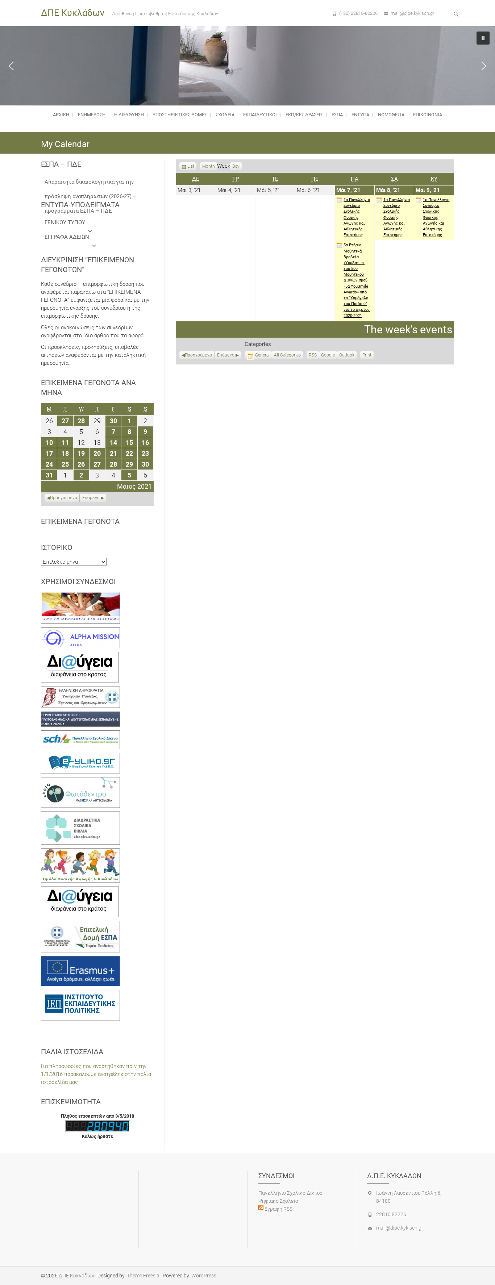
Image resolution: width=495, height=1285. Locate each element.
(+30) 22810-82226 (358, 13)
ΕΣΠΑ (337, 114)
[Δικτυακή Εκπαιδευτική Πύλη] (80, 757)
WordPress (203, 1275)
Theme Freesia (143, 1275)
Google (328, 355)
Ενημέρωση (91, 114)
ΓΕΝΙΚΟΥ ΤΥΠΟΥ (65, 222)
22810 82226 (391, 1214)
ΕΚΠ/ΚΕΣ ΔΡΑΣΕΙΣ (304, 114)
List (190, 167)
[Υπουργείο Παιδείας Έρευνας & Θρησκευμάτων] (80, 690)
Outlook (346, 355)
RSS (313, 355)
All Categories (287, 355)
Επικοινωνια (427, 114)
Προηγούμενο (198, 355)
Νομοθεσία (391, 114)
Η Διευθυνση (129, 114)
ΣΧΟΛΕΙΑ (225, 114)
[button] (11, 66)
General (262, 355)
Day (236, 166)
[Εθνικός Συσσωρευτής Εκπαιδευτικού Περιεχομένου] (80, 781)
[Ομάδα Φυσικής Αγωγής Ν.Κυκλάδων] (80, 852)
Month (208, 166)
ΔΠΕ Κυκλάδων (72, 13)
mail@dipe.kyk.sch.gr (412, 13)
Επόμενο (225, 355)
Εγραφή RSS (277, 1209)
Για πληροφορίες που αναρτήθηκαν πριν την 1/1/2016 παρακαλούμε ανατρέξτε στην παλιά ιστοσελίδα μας (96, 1074)
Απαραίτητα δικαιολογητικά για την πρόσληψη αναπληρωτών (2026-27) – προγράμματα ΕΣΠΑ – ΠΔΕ (91, 184)
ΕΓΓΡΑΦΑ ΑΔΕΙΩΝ (67, 237)
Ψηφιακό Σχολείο (278, 1201)
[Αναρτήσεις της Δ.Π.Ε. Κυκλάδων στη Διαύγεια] (79, 655)
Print (368, 355)
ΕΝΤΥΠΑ (360, 114)
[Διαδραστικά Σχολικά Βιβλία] (80, 815)
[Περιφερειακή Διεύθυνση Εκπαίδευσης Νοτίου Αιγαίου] (80, 715)
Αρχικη (61, 114)
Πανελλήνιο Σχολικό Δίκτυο (290, 1193)
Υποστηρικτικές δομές (180, 114)
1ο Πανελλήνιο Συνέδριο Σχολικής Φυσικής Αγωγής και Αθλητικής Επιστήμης (357, 217)
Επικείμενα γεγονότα (80, 521)
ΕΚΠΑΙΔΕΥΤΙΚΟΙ (260, 114)
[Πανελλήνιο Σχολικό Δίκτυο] (80, 734)
